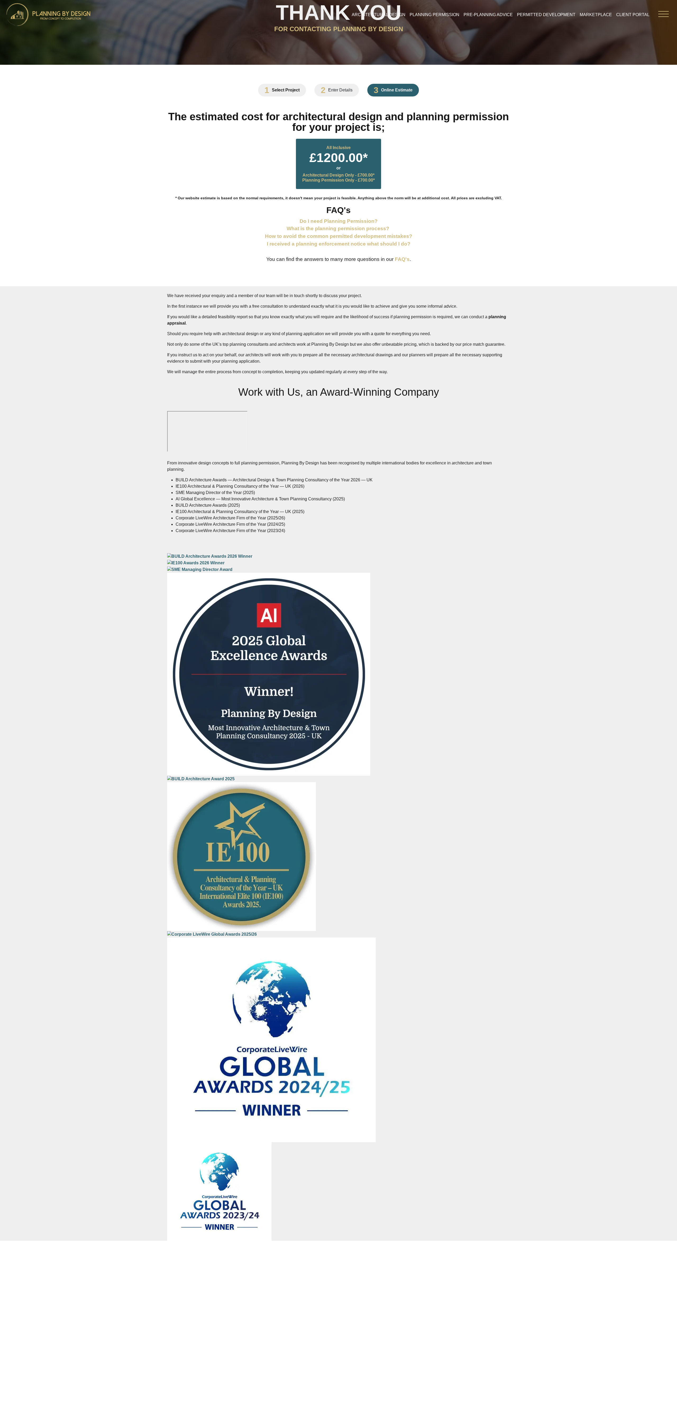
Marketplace (596, 15)
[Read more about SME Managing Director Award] (199, 569)
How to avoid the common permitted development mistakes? (338, 236)
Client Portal (632, 15)
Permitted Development (546, 15)
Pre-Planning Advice (488, 15)
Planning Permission (434, 15)
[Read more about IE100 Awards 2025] (241, 856)
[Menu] (663, 15)
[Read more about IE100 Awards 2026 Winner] (196, 562)
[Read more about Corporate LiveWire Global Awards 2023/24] (219, 1191)
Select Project (286, 90)
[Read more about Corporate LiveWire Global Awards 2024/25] (271, 1039)
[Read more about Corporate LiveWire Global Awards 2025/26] (212, 934)
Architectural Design (378, 15)
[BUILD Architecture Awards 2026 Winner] (209, 556)
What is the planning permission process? (338, 228)
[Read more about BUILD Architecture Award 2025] (201, 779)
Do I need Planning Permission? (339, 221)
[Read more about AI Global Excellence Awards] (268, 674)
